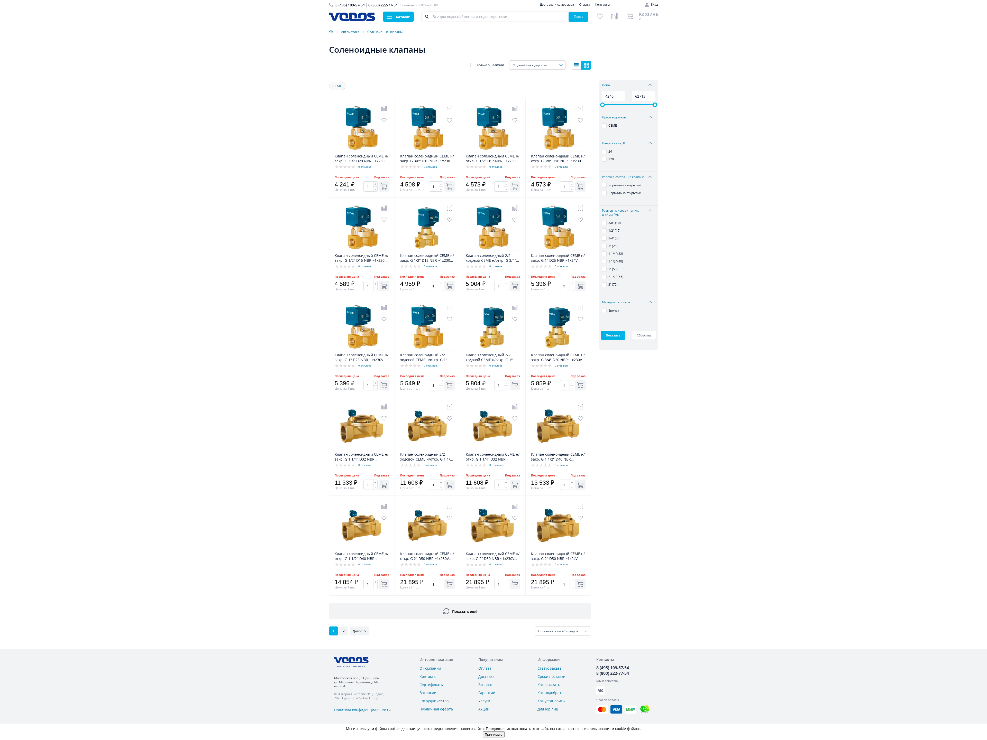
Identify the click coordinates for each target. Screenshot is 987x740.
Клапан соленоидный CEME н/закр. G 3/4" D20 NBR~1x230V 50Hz (558, 357)
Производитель (614, 117)
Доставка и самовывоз (557, 4)
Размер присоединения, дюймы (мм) (620, 213)
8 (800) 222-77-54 (383, 5)
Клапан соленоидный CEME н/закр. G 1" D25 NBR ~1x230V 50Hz (361, 357)
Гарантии (486, 692)
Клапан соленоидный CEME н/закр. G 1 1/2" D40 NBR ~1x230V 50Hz (558, 457)
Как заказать (548, 684)
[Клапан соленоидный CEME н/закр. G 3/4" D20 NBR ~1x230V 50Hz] (362, 150)
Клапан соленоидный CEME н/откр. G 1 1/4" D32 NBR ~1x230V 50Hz (492, 457)
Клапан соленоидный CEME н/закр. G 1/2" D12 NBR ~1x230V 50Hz (427, 258)
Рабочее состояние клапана (623, 177)
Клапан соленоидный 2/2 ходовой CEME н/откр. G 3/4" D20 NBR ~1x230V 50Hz (491, 258)
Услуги (484, 700)
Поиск (578, 16)
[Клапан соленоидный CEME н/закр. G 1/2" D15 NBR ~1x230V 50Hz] (362, 250)
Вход (654, 5)
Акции (483, 709)
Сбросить (644, 335)
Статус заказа (549, 668)
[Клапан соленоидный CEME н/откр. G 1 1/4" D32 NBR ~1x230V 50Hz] (493, 449)
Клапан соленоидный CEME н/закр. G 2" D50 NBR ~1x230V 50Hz (492, 556)
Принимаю (493, 734)
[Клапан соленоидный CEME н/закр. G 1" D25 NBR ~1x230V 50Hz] (362, 349)
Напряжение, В (613, 143)
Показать (613, 335)
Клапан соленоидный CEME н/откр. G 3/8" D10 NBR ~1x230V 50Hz (558, 159)
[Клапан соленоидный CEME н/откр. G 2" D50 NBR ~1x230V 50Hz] (427, 548)
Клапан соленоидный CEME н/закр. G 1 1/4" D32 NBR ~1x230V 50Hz (361, 457)
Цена (606, 85)
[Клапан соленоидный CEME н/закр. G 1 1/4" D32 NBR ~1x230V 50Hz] (362, 449)
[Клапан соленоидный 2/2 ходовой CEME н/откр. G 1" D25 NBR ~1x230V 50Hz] (427, 349)
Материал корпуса (616, 302)
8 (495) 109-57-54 (350, 5)
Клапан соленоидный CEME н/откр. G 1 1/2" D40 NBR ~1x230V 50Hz (361, 556)
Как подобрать (550, 692)
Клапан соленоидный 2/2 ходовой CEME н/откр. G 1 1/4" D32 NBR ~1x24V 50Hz (427, 457)
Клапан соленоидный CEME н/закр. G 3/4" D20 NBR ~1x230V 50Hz (361, 159)
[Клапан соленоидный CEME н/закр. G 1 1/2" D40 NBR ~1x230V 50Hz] (558, 449)
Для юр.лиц (547, 709)
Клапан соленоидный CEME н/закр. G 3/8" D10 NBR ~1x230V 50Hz (427, 159)
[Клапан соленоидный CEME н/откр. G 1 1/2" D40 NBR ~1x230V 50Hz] (362, 548)
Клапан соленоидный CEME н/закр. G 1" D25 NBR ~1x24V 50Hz (558, 258)
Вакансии (427, 692)
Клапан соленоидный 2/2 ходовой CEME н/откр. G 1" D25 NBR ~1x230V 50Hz (423, 357)
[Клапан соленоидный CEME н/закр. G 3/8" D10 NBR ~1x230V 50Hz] (427, 150)
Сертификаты (431, 684)
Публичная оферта (436, 709)
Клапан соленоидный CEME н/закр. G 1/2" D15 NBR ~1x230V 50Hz (361, 258)
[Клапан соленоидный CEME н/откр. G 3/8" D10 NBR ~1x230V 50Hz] (558, 150)
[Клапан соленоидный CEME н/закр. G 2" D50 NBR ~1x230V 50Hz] (493, 548)
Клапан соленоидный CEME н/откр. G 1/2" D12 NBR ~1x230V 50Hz (492, 159)
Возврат (485, 684)
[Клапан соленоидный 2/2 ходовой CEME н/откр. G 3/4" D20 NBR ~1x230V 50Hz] (493, 250)
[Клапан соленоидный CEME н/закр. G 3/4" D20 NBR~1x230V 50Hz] (558, 349)
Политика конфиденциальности (362, 709)
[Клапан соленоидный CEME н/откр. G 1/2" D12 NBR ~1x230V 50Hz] (493, 150)
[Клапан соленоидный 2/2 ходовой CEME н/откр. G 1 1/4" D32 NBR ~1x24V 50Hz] (427, 449)
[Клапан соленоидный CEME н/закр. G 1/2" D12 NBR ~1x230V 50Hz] (427, 250)
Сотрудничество (434, 700)
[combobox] (537, 65)
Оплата (584, 4)
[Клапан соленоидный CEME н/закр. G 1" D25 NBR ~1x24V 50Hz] (558, 250)
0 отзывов (364, 166)
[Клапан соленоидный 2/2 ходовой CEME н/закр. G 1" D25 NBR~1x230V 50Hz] (493, 349)
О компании (430, 668)
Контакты (602, 4)
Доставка (486, 676)
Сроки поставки (551, 676)
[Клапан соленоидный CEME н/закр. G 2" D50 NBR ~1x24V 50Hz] (558, 548)
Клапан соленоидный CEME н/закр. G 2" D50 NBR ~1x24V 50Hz (558, 556)
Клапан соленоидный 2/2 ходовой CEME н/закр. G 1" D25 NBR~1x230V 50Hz (489, 357)
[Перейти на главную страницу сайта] (352, 19)
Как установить (551, 700)
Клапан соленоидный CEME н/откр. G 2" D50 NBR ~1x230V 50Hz (427, 556)
